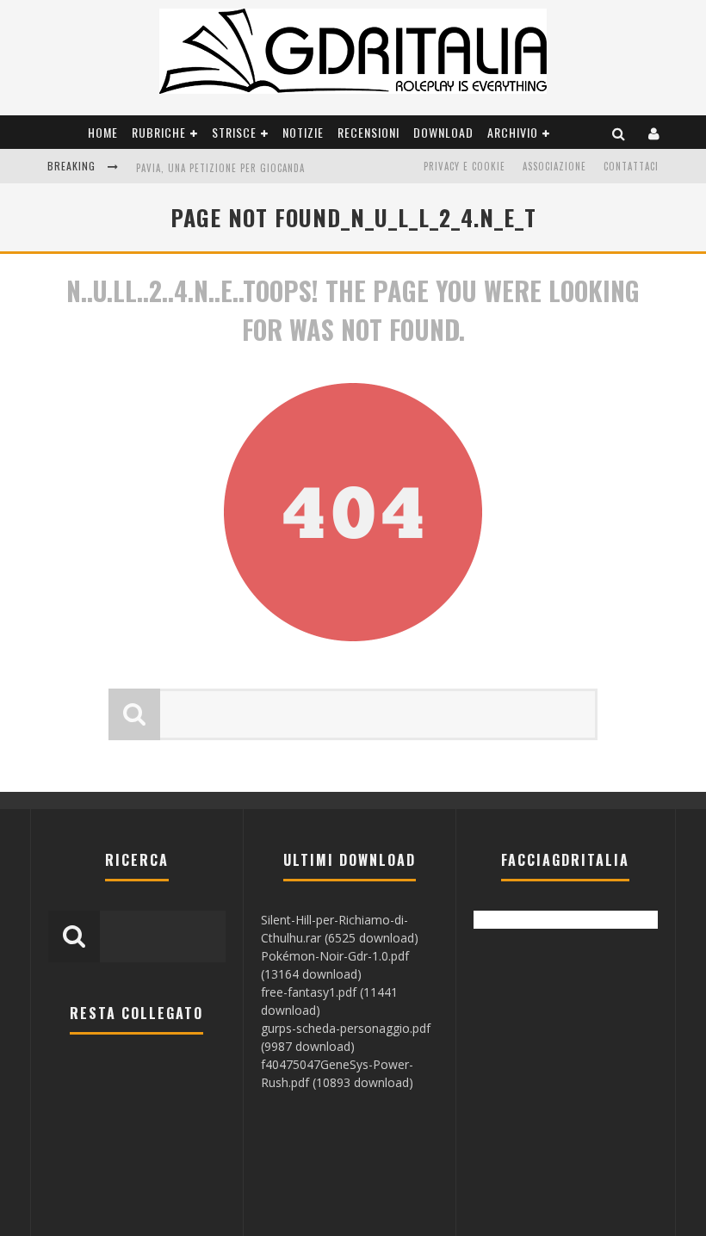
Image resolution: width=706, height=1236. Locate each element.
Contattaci (631, 166)
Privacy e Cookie (464, 166)
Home (103, 132)
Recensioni (368, 132)
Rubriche (159, 132)
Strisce (234, 132)
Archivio (512, 132)
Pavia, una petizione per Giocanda (220, 168)
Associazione (554, 166)
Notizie (303, 132)
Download (443, 132)
